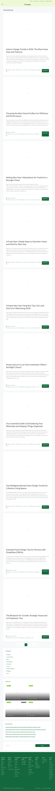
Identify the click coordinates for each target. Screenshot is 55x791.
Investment (33, 386)
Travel (7, 666)
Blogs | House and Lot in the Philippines (26, 69)
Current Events (28, 199)
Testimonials (3, 767)
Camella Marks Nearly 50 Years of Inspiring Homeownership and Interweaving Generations (25, 729)
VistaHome (24, 761)
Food (7, 673)
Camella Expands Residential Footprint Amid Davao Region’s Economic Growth (22, 727)
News (7, 659)
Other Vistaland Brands (3, 772)
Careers (2, 769)
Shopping (8, 671)
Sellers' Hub (31, 761)
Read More (45, 70)
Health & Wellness (29, 134)
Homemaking (38, 69)
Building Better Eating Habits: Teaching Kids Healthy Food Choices (20, 736)
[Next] (34, 644)
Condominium (11, 769)
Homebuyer (44, 759)
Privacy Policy (38, 788)
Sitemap (50, 772)
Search (42, 745)
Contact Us (41, 1)
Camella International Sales (31, 772)
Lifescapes (10, 761)
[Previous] (17, 644)
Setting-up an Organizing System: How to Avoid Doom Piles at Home (20, 734)
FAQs (31, 1)
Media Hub (37, 767)
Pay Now (36, 1)
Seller (43, 762)
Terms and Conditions (46, 788)
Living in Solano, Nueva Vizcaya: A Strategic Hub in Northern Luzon (20, 731)
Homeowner (44, 761)
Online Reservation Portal (17, 772)
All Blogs (8, 654)
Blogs (36, 762)
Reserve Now (49, 1)
